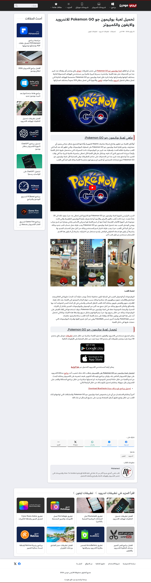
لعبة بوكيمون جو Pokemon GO (109, 71)
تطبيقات (69, 336)
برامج (66, 373)
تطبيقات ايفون (92, 31)
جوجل (78, 71)
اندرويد (116, 80)
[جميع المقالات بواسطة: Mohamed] (126, 472)
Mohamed (115, 468)
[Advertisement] (92, 51)
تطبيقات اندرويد (104, 31)
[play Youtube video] (92, 187)
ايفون (100, 80)
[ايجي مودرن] (128, 5)
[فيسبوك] (19, 564)
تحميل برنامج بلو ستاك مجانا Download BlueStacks (109, 388)
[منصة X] (15, 564)
